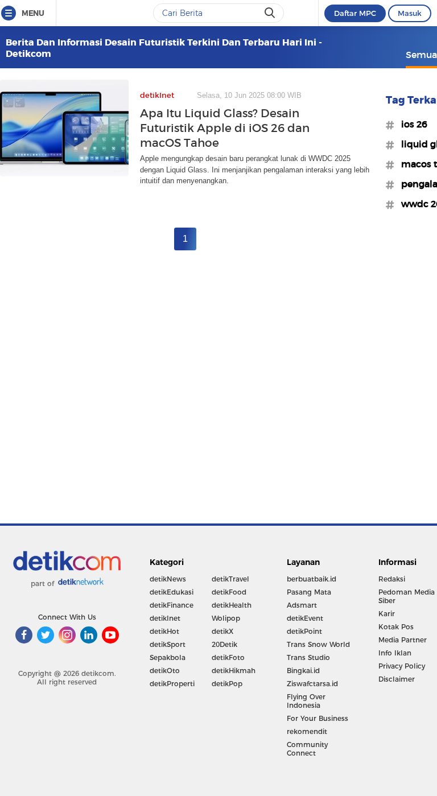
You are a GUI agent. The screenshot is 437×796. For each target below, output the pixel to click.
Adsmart (302, 605)
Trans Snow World (318, 644)
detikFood (229, 592)
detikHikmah (233, 670)
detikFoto (228, 657)
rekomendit (307, 731)
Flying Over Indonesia (306, 701)
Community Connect (307, 748)
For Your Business (317, 718)
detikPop (227, 683)
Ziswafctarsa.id (312, 683)
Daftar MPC (355, 13)
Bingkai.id (303, 670)
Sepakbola (167, 657)
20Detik (224, 644)
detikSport (167, 644)
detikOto (165, 670)
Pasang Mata (309, 592)
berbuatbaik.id (311, 579)
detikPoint (304, 631)
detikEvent (305, 618)
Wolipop (226, 618)
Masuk (410, 13)
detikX (222, 631)
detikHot (164, 631)
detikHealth (232, 605)
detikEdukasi (171, 592)
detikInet (165, 618)
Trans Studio (308, 657)
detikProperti (172, 683)
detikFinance (171, 605)
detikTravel (230, 579)
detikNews (168, 579)
